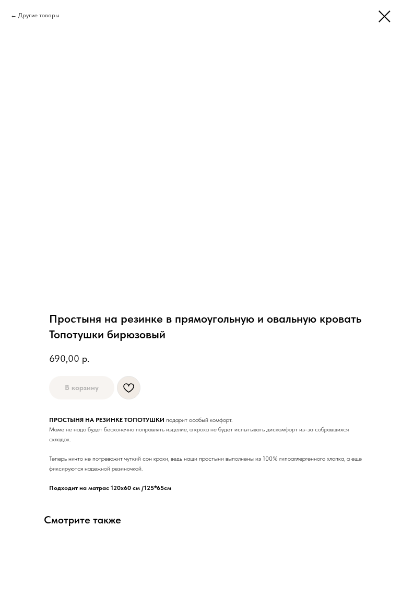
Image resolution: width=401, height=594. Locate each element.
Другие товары (39, 15)
